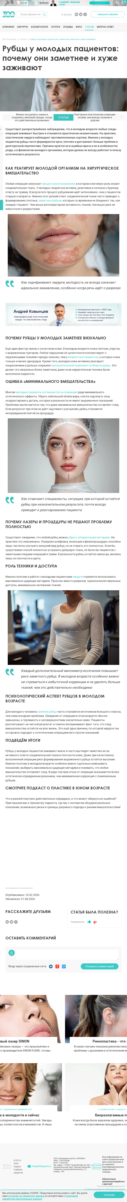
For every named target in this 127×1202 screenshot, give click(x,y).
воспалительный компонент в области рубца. (82, 365)
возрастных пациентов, (83, 357)
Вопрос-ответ (105, 26)
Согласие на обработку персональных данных (105, 1189)
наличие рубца (47, 711)
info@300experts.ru (41, 1166)
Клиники (8, 26)
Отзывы (68, 26)
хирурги (78, 576)
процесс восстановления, (58, 183)
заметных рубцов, (51, 200)
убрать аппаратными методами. (89, 537)
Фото (79, 26)
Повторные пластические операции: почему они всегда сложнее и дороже (95, 117)
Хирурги (22, 26)
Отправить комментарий (99, 966)
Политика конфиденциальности (111, 1186)
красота (121, 1109)
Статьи (89, 26)
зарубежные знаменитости (18, 1109)
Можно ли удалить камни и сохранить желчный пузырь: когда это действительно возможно (32, 117)
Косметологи (39, 26)
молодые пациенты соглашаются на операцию (46, 392)
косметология (107, 1109)
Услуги (55, 26)
